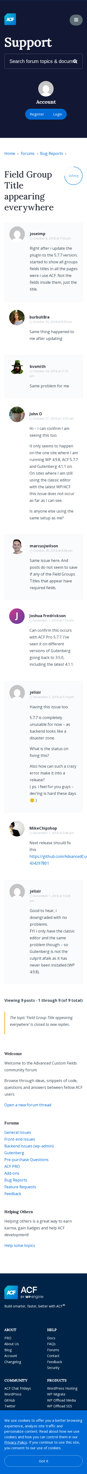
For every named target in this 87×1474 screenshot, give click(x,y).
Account (10, 1355)
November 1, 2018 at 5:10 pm (53, 697)
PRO (7, 1338)
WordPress (13, 1394)
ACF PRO (12, 1166)
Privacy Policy (15, 1442)
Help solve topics (19, 1245)
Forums (28, 153)
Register (37, 114)
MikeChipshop (43, 828)
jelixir (35, 692)
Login (57, 114)
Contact (53, 1355)
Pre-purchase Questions (26, 1159)
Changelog (12, 1361)
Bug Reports (51, 153)
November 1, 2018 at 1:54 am (53, 620)
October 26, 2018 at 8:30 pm (52, 322)
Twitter (9, 1406)
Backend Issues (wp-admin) (29, 1146)
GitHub (9, 1400)
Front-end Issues (19, 1139)
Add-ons (11, 1173)
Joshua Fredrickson (47, 615)
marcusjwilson (44, 546)
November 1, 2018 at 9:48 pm (53, 833)
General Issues (17, 1132)
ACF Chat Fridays (17, 1388)
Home (9, 153)
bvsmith (38, 366)
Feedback (12, 1193)
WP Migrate (56, 1394)
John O (35, 414)
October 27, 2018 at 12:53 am (53, 419)
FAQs (51, 1343)
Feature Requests (20, 1187)
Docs (51, 1338)
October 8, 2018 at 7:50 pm (52, 238)
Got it (43, 1460)
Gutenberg (14, 1152)
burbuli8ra (39, 317)
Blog (8, 1350)
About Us (11, 1343)
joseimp (37, 233)
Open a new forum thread (27, 1105)
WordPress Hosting (62, 1388)
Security (53, 1367)
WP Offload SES (59, 1406)
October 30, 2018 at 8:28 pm (52, 551)
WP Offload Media (61, 1400)
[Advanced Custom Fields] (10, 19)
